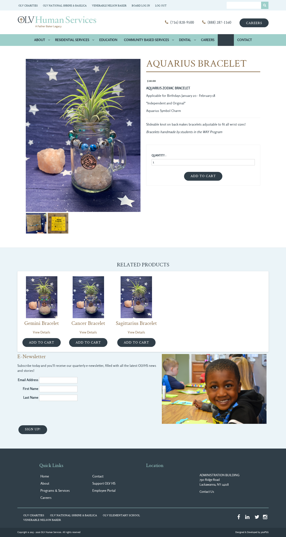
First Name (30, 389)
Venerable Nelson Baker (109, 6)
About (39, 40)
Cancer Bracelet (88, 323)
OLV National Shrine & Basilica (65, 6)
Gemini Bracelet (41, 323)
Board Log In (141, 6)
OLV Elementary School (121, 516)
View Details (41, 332)
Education (108, 40)
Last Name (30, 398)
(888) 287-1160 (219, 23)
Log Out (161, 6)
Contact (244, 40)
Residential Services (72, 40)
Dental (185, 40)
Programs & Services (55, 491)
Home (226, 40)
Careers (254, 23)
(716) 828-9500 (182, 23)
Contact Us (207, 492)
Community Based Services (146, 40)
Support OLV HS (103, 483)
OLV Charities (28, 6)
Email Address (28, 380)
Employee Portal (104, 491)
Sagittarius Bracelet (136, 323)
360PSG (265, 532)
